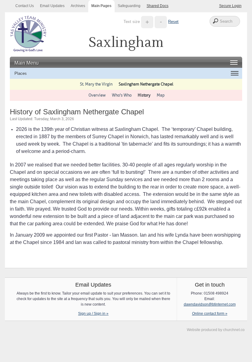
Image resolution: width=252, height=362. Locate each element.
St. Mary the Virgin (96, 84)
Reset (173, 21)
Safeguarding (129, 6)
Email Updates (52, 6)
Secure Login (230, 6)
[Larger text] (147, 21)
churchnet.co (234, 330)
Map (161, 95)
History (144, 95)
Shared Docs (157, 6)
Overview (97, 95)
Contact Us (24, 6)
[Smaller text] (161, 21)
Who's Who (122, 95)
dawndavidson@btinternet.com (210, 304)
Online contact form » (209, 313)
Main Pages (101, 6)
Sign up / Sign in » (93, 313)
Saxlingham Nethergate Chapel (146, 84)
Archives (78, 6)
